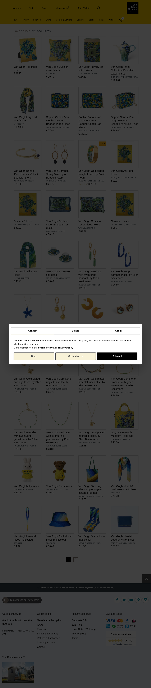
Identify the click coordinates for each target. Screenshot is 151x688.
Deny (34, 356)
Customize (73, 356)
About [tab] (118, 330)
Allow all (117, 356)
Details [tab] (75, 330)
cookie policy (45, 347)
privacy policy (65, 347)
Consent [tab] (32, 330)
